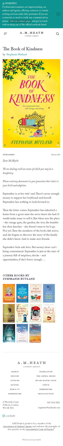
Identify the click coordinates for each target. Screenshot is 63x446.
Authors (14, 380)
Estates (15, 385)
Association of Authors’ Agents (17, 427)
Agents (15, 371)
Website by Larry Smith (31, 440)
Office (45, 385)
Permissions (45, 389)
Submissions (15, 393)
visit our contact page (20, 21)
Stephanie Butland (17, 54)
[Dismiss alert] (58, 14)
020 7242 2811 (53, 403)
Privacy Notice (46, 393)
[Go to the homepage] (31, 34)
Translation (45, 371)
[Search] (57, 33)
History (15, 376)
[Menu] (5, 33)
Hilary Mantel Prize (46, 380)
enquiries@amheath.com (49, 408)
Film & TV (15, 389)
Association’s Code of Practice (40, 430)
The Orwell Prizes (45, 376)
